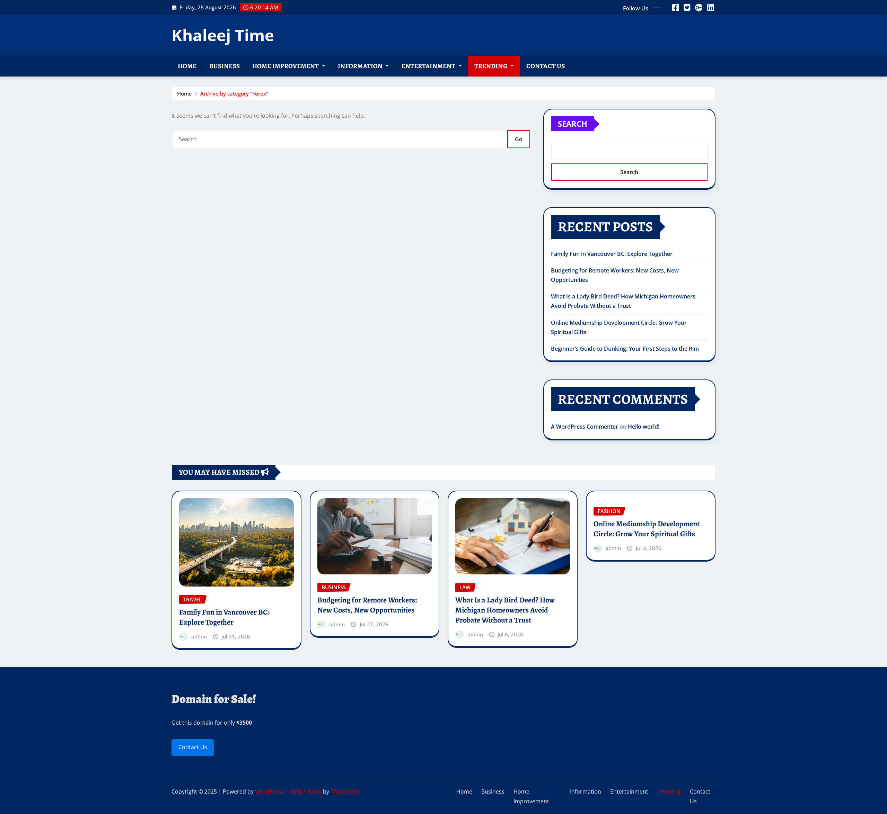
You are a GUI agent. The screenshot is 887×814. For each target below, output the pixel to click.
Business (224, 66)
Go (518, 139)
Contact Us (545, 66)
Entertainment (428, 66)
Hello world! (643, 426)
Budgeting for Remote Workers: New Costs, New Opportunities (367, 605)
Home (187, 66)
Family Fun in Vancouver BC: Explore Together (612, 254)
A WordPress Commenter (584, 426)
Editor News (306, 791)
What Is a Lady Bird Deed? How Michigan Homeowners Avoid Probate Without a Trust (505, 610)
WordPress (269, 791)
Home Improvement (286, 66)
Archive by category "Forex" (234, 93)
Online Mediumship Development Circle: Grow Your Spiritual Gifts (647, 529)
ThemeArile (345, 791)
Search (572, 123)
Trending (491, 66)
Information (361, 66)
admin (199, 636)
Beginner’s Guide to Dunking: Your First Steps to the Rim (625, 348)
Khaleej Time (223, 35)
